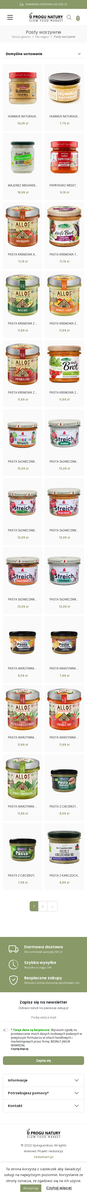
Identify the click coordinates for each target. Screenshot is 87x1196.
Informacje (18, 1080)
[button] (47, 1049)
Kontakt (15, 1105)
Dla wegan (42, 37)
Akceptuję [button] (30, 1188)
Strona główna (21, 37)
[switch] (5, 1030)
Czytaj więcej (59, 1187)
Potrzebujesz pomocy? (28, 1093)
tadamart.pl (43, 1157)
